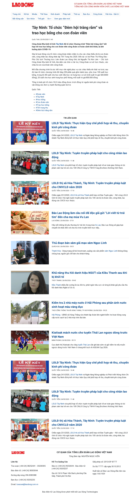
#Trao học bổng (42, 105)
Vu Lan (98, 225)
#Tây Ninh (40, 97)
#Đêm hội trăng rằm (44, 110)
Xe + (49, 19)
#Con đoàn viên (42, 102)
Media (34, 14)
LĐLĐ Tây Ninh (76, 135)
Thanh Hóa (56, 251)
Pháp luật (67, 14)
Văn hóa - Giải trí (112, 14)
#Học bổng (40, 99)
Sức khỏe (31, 19)
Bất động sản (18, 19)
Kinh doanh (55, 14)
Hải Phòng (56, 315)
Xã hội (26, 14)
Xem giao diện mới (62, 19)
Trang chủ (16, 14)
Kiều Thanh (56, 285)
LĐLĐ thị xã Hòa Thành (79, 195)
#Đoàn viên (40, 94)
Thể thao (44, 14)
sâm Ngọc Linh (111, 251)
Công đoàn (97, 14)
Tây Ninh (59, 44)
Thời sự (77, 14)
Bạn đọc (86, 14)
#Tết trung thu (42, 108)
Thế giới (41, 19)
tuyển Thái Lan (84, 345)
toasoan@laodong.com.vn (27, 484)
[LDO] (30, 133)
